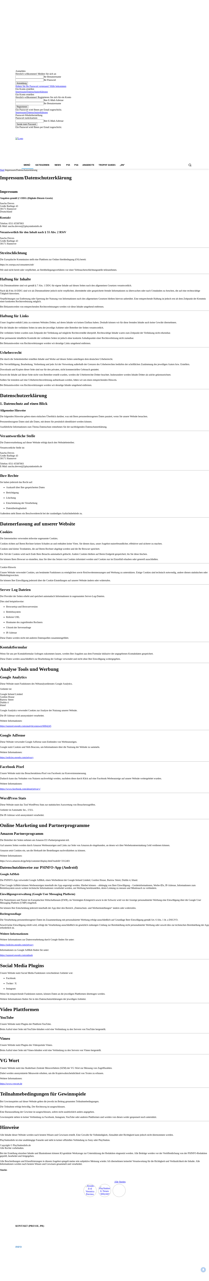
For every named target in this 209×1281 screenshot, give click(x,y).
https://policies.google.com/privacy (17, 757)
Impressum (19, 1253)
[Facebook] (175, 131)
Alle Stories (120, 1181)
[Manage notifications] (203, 1269)
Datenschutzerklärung (23, 1256)
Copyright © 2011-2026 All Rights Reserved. (32, 1261)
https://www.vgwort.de (11, 1083)
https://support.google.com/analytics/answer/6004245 (25, 726)
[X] (187, 131)
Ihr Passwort (50, 80)
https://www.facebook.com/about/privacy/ (20, 789)
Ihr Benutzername (52, 76)
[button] (190, 165)
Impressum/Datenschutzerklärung (31, 91)
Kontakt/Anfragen (22, 1232)
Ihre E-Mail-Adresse (53, 100)
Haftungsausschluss (22, 1259)
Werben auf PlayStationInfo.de (26, 1235)
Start (2, 170)
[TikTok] (183, 131)
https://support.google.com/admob (16, 955)
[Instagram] (179, 131)
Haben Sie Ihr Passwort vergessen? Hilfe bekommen (40, 86)
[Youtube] (192, 131)
